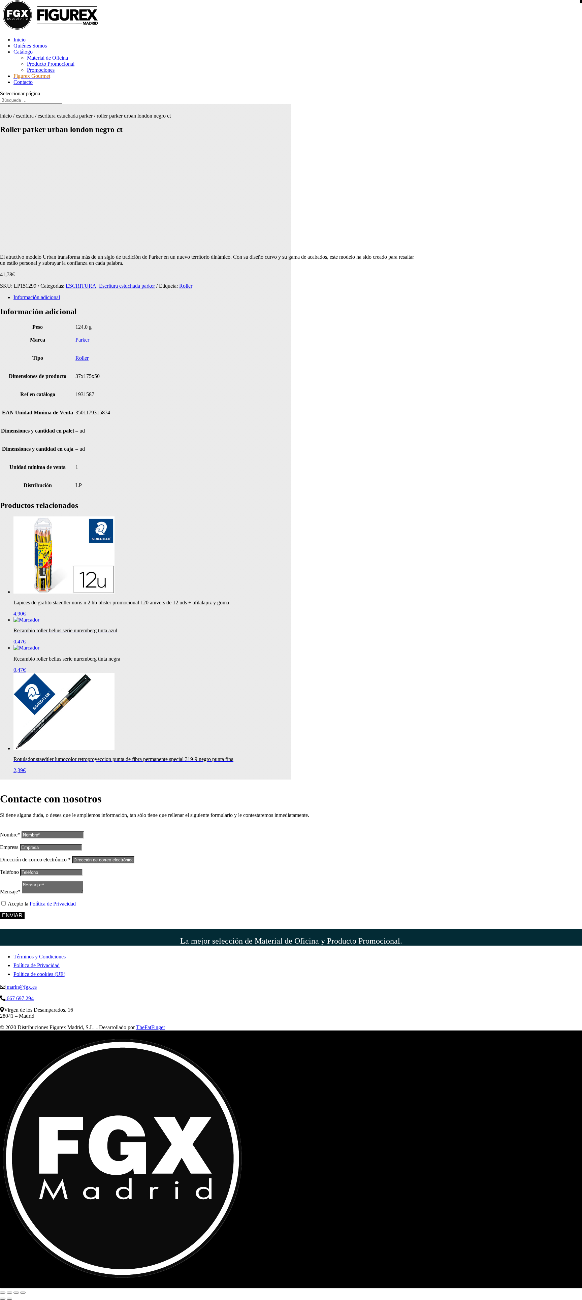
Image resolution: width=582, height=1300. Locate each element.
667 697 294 (19, 998)
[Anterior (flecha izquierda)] (2, 1299)
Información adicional (36, 297)
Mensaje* (10, 891)
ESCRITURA (25, 116)
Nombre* (10, 834)
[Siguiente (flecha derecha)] (9, 1299)
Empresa (9, 847)
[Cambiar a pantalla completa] (9, 1293)
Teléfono (9, 872)
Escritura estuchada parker (65, 116)
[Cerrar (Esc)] (23, 1293)
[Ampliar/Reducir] (2, 1293)
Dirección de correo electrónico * (35, 859)
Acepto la (42, 904)
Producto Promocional (50, 64)
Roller (185, 286)
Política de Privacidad (53, 904)
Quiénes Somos (30, 46)
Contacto (23, 82)
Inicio (19, 39)
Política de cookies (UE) (39, 974)
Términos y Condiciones (39, 956)
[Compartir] (16, 1293)
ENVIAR (12, 915)
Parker (82, 340)
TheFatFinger (150, 1027)
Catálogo (23, 52)
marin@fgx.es (21, 987)
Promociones (41, 70)
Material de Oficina (47, 58)
